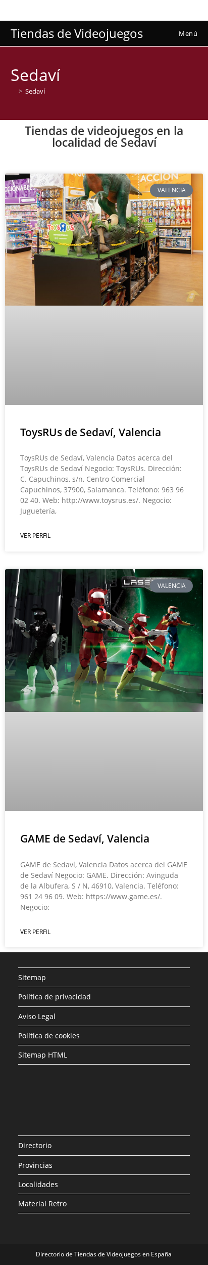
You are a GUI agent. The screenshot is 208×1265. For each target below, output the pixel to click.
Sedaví (35, 91)
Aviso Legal (37, 1016)
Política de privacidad (54, 996)
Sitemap (32, 977)
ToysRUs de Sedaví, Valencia (90, 432)
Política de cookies (49, 1035)
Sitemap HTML (42, 1055)
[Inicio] (13, 91)
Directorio (34, 1145)
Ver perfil (35, 535)
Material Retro (42, 1203)
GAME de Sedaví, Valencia (84, 838)
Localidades (38, 1184)
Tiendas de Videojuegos (77, 33)
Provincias (35, 1165)
